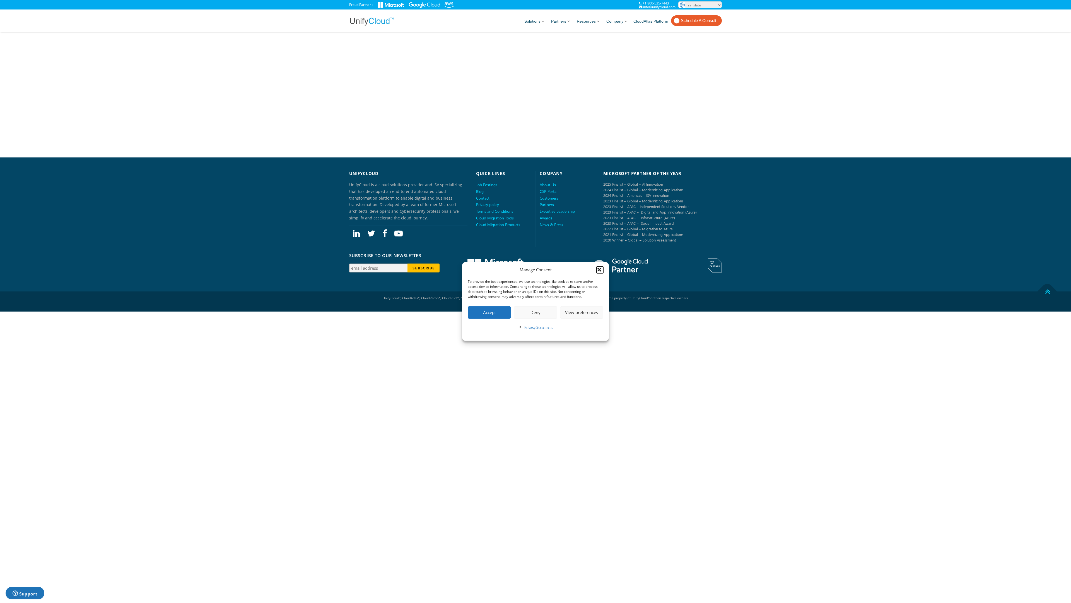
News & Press (551, 224)
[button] (600, 270)
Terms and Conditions (494, 211)
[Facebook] (384, 233)
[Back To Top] (1047, 291)
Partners (558, 21)
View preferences (581, 312)
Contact (482, 198)
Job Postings (486, 184)
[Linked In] (356, 233)
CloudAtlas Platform (650, 21)
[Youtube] (398, 233)
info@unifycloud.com (659, 6)
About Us (548, 184)
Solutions (532, 21)
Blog (480, 191)
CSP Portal (548, 191)
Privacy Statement (538, 327)
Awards (546, 218)
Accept (489, 312)
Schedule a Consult (698, 20)
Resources (586, 21)
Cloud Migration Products (498, 224)
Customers (549, 198)
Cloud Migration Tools (495, 218)
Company (614, 21)
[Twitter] (371, 233)
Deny (535, 312)
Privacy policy (487, 204)
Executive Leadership (557, 211)
